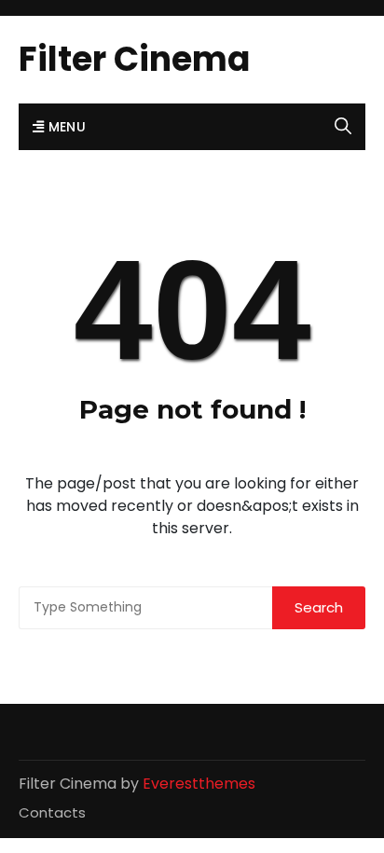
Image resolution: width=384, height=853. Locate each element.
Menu (65, 126)
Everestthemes (199, 783)
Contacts (52, 812)
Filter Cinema (134, 59)
